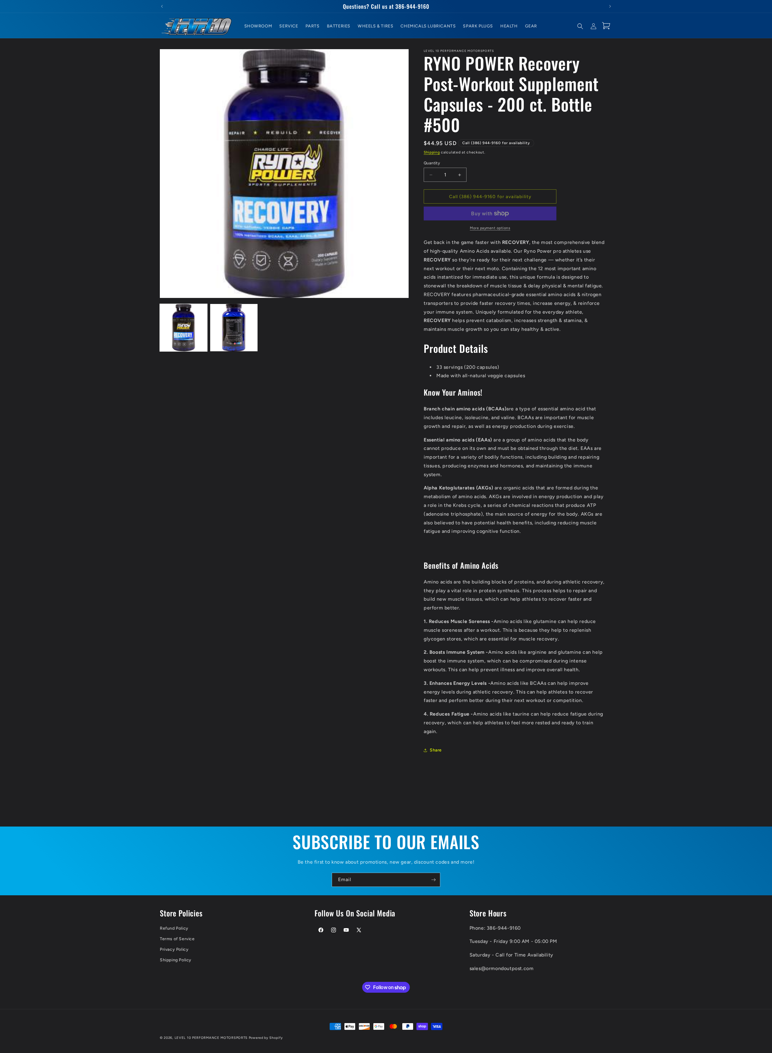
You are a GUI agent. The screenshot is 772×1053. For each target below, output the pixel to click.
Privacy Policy (174, 949)
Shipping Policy (175, 960)
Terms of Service (177, 938)
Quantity (432, 163)
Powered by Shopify (266, 1038)
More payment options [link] (490, 228)
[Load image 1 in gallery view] (183, 327)
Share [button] (436, 750)
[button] (580, 26)
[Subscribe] (433, 880)
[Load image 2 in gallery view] (234, 327)
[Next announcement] (610, 6)
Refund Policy (174, 928)
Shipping (432, 152)
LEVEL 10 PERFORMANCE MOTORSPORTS (211, 1038)
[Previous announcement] (162, 6)
